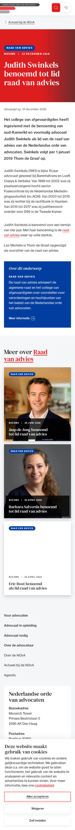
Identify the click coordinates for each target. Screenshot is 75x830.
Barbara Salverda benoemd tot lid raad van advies (33, 509)
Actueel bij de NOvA (21, 22)
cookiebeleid (44, 785)
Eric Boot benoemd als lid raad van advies (28, 586)
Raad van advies (25, 355)
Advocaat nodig (16, 635)
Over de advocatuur (19, 645)
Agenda (10, 675)
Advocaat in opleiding (20, 625)
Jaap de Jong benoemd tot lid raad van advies (28, 432)
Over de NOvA (14, 655)
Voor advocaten (16, 615)
